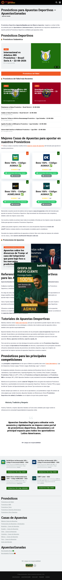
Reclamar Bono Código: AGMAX (47, 201)
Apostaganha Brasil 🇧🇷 (7, 551)
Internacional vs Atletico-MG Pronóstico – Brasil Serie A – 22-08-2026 (15, 56)
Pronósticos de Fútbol (31, 74)
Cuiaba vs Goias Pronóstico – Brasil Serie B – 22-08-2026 (19, 113)
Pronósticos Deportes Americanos (11, 510)
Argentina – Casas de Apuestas (10, 526)
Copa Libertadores (51, 363)
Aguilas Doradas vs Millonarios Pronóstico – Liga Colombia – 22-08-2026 (23, 124)
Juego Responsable (26, 576)
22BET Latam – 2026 (43, 477)
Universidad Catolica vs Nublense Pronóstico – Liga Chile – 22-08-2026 (23, 129)
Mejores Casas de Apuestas (9, 521)
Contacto (47, 576)
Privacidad (41, 576)
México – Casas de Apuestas (9, 537)
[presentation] (55, 67)
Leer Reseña (16, 175)
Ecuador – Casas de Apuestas (9, 529)
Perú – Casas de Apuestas (8, 539)
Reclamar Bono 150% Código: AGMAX (47, 173)
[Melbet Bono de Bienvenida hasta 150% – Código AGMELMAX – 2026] (15, 189)
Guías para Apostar (21, 323)
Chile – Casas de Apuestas (9, 531)
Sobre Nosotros (16, 576)
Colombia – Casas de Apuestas (10, 534)
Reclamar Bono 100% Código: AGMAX (16, 173)
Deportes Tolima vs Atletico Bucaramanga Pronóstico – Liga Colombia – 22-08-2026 (27, 118)
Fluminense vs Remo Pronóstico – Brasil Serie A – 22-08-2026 (20, 107)
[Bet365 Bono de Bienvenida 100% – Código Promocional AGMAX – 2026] (15, 160)
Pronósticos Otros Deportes (9, 512)
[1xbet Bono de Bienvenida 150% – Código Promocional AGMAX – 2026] (46, 160)
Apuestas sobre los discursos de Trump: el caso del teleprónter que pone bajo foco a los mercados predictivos (16, 257)
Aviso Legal (35, 576)
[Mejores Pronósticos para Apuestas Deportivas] (8, 2)
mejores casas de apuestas (35, 146)
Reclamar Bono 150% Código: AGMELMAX (16, 201)
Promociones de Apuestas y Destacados (12, 524)
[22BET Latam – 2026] (46, 189)
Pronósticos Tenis (6, 507)
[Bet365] (31, 290)
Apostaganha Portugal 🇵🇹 (8, 553)
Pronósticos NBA (6, 504)
